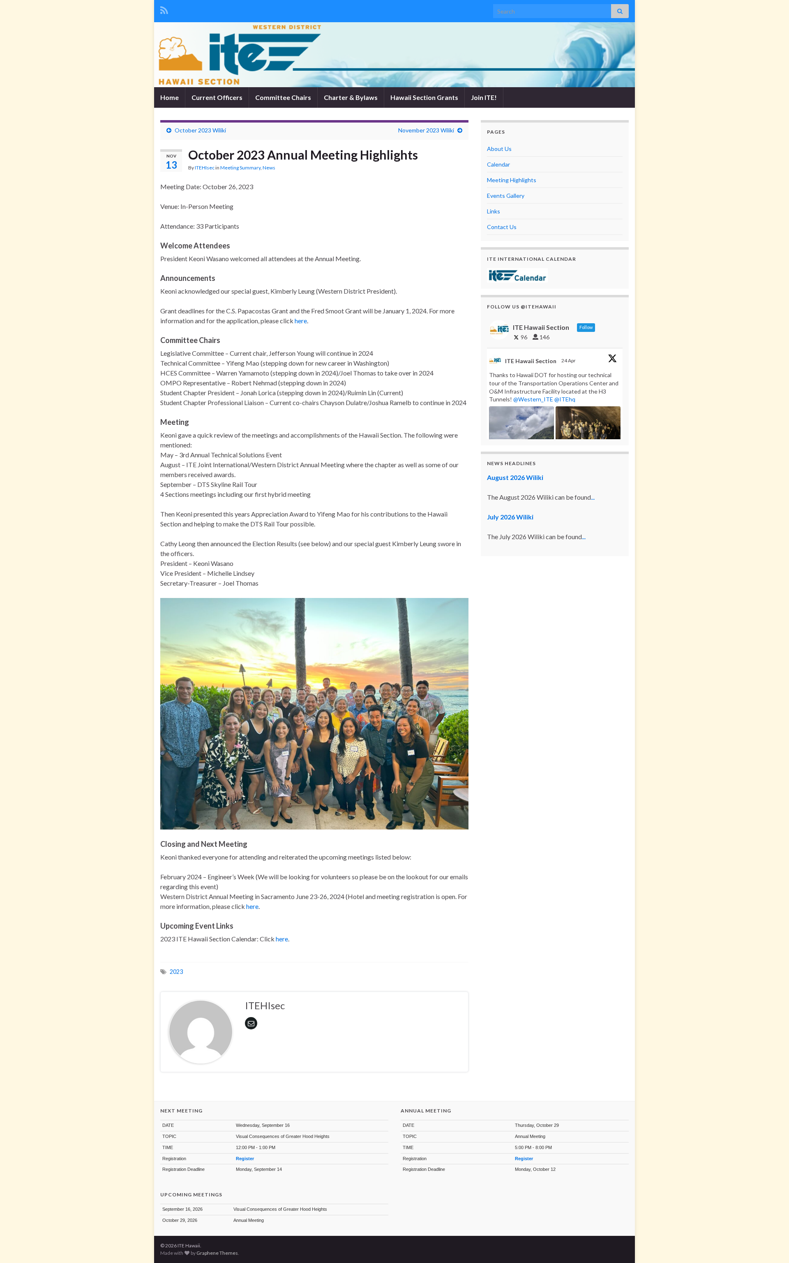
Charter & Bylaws (351, 97)
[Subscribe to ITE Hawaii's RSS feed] (164, 9)
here (301, 320)
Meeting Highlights (511, 179)
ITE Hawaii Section (530, 360)
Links (493, 211)
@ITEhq (564, 399)
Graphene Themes (217, 1253)
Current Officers (216, 97)
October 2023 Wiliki (200, 130)
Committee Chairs (283, 97)
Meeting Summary (240, 168)
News (269, 168)
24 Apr (569, 360)
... (593, 497)
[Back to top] (770, 1244)
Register (245, 1158)
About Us (499, 148)
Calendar (498, 164)
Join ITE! (484, 97)
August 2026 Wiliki (515, 477)
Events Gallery (505, 195)
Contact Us (502, 226)
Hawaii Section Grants (424, 97)
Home (169, 97)
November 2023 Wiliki (426, 130)
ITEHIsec (205, 168)
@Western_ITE (533, 399)
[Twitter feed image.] (588, 430)
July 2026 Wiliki (510, 517)
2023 (176, 971)
